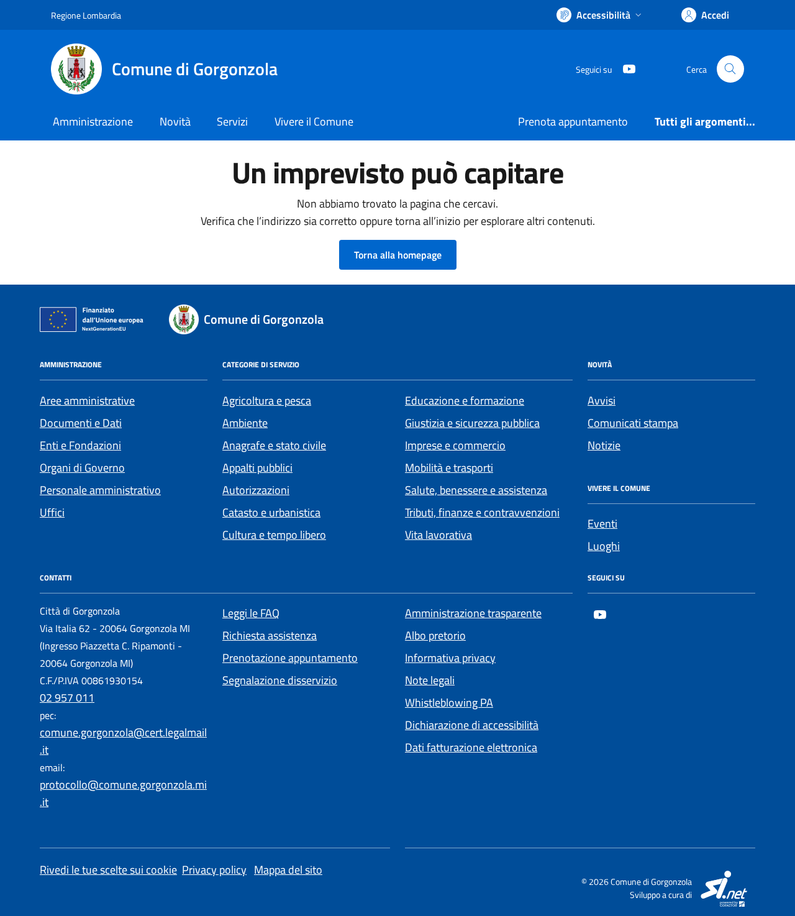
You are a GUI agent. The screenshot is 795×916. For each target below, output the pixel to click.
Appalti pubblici (257, 467)
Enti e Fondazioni (80, 445)
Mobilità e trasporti (449, 467)
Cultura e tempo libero (274, 534)
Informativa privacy (450, 657)
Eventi (602, 523)
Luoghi (604, 546)
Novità (175, 121)
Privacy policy (214, 869)
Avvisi (602, 400)
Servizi (232, 121)
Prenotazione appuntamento (290, 657)
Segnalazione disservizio (279, 680)
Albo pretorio (435, 635)
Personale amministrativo (100, 490)
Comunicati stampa (633, 422)
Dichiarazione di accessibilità (471, 725)
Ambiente (245, 422)
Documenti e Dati (81, 422)
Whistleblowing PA (449, 702)
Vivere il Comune (314, 121)
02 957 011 (67, 697)
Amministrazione (93, 121)
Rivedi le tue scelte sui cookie (108, 869)
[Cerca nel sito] (730, 69)
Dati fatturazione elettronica (471, 747)
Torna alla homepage (398, 254)
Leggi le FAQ (250, 613)
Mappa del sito (288, 869)
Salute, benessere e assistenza (476, 490)
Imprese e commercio (455, 445)
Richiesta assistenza (269, 635)
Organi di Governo (82, 467)
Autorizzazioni (255, 490)
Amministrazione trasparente (473, 613)
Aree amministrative (87, 400)
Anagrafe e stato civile (274, 445)
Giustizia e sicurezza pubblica (472, 422)
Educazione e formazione (464, 400)
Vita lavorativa (438, 534)
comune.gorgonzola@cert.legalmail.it (123, 741)
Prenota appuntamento (573, 121)
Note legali (430, 680)
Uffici (52, 512)
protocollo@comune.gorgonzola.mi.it (123, 793)
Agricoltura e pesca (266, 400)
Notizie (604, 445)
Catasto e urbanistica (271, 512)
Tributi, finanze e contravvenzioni (482, 512)
